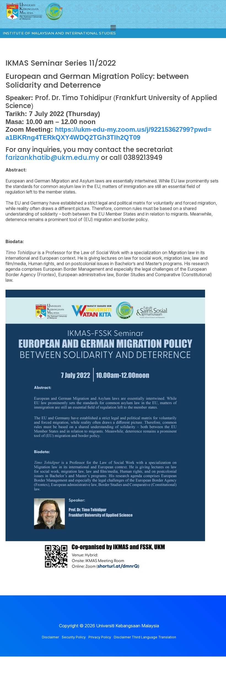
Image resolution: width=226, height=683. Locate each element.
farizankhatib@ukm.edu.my (52, 157)
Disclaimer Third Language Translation (145, 637)
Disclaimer (50, 637)
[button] (113, 28)
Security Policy (74, 637)
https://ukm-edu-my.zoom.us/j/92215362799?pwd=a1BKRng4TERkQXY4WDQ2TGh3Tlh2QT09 (108, 133)
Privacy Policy (99, 637)
